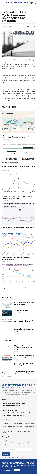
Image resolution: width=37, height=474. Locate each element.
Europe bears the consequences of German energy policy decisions (24, 356)
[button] (28, 26)
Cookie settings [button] (7, 470)
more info (23, 394)
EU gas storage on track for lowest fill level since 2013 (24, 303)
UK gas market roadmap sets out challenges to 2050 (18, 288)
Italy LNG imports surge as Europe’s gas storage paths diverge (22, 312)
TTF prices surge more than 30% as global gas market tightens (24, 372)
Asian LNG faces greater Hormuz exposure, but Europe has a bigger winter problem (16, 136)
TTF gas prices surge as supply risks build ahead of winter (23, 321)
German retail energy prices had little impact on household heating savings (17, 197)
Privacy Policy (20, 457)
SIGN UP (5, 454)
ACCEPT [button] (17, 470)
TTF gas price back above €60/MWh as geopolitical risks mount (23, 347)
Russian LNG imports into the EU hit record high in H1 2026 (24, 364)
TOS (14, 457)
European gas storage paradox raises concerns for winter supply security (24, 329)
